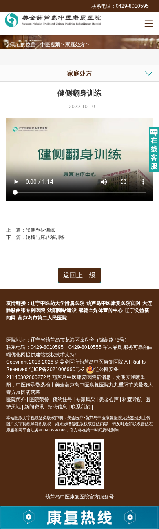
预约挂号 (62, 399)
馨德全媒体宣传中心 (101, 310)
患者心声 (109, 399)
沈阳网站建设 (62, 310)
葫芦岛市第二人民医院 (42, 318)
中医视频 (50, 44)
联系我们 (81, 407)
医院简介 (16, 399)
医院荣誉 (39, 399)
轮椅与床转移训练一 (48, 237)
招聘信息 (57, 407)
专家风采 (85, 399)
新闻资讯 (34, 407)
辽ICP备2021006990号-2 (57, 369)
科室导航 (132, 399)
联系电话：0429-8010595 (120, 6)
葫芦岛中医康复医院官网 (113, 303)
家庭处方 (75, 44)
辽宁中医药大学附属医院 (57, 303)
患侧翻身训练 (40, 230)
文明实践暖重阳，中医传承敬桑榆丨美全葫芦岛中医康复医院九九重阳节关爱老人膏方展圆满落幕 (79, 385)
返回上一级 (79, 275)
